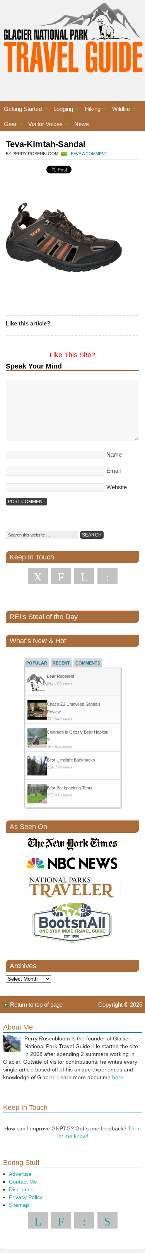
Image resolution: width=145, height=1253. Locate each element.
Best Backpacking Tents (69, 788)
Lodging (61, 110)
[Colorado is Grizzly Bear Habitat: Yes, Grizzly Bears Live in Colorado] (37, 738)
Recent (61, 663)
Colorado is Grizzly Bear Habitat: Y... (77, 736)
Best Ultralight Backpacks (71, 760)
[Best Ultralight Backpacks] (37, 766)
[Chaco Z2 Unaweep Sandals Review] (37, 711)
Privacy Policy (26, 1197)
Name (114, 454)
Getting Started (21, 110)
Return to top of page (36, 1004)
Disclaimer (21, 1189)
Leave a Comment (87, 153)
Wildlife (119, 110)
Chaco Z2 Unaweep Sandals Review (74, 708)
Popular (36, 663)
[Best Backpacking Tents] (37, 794)
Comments (87, 663)
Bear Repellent (60, 676)
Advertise (20, 1174)
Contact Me (23, 1182)
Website (116, 487)
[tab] (36, 662)
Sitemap (19, 1205)
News (81, 124)
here (117, 1077)
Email (113, 470)
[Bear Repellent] (37, 683)
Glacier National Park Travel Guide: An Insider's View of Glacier (72, 42)
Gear (8, 125)
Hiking (91, 110)
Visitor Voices (43, 125)
